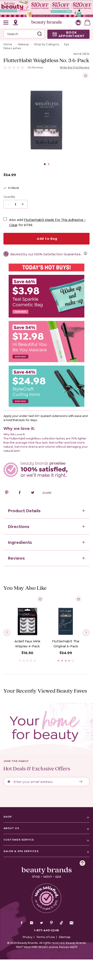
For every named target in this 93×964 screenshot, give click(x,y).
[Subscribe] (80, 781)
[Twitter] (41, 923)
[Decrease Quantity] (24, 204)
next (86, 632)
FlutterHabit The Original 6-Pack (65, 643)
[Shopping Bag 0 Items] (87, 22)
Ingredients (20, 542)
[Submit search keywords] (40, 34)
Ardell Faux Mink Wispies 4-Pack (27, 643)
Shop (7, 816)
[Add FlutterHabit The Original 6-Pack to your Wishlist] (78, 599)
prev (6, 632)
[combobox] (24, 34)
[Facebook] (21, 923)
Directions (18, 526)
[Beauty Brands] (46, 22)
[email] (71, 923)
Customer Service (18, 839)
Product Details (24, 511)
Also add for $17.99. (47, 222)
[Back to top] (82, 862)
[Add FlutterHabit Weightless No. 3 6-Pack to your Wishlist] (85, 75)
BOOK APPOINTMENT (71, 34)
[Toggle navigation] (6, 22)
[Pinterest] (51, 923)
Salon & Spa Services (21, 851)
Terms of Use (45, 937)
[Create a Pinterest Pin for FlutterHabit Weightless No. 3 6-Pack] (6, 493)
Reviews (16, 558)
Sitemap (65, 937)
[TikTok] (61, 923)
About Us (11, 828)
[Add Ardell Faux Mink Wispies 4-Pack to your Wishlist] (40, 599)
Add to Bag (46, 238)
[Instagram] (31, 923)
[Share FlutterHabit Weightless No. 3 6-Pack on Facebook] (19, 493)
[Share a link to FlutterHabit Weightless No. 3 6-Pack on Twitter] (32, 493)
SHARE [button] (46, 493)
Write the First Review (75, 67)
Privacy (27, 937)
